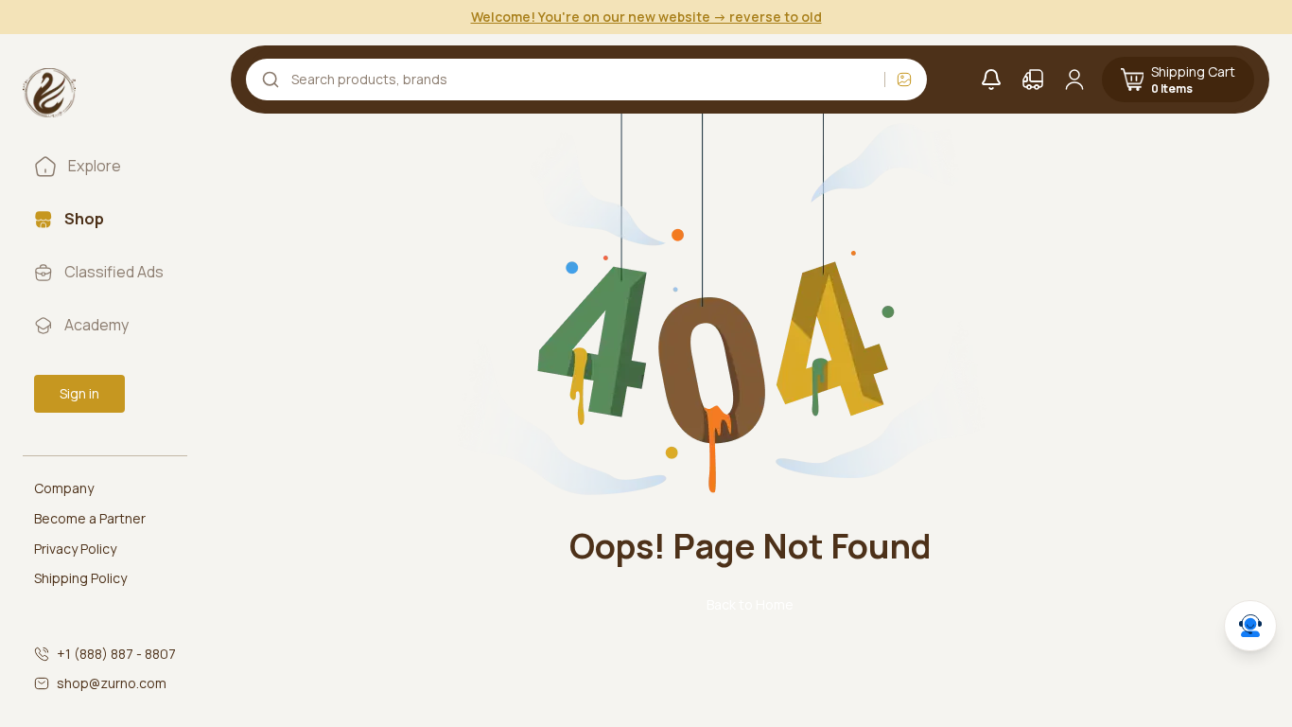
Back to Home (750, 604)
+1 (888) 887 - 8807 (116, 654)
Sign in (79, 393)
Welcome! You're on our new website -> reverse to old (646, 17)
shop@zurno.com (111, 683)
